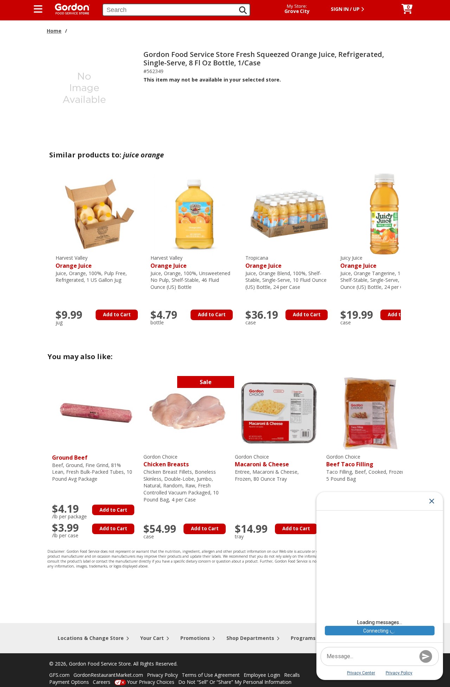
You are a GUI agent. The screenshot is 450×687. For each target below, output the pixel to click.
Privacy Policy (162, 675)
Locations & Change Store (91, 638)
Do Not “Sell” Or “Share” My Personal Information (234, 682)
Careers (101, 682)
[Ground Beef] (96, 412)
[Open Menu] (38, 9)
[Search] (243, 10)
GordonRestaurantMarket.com (108, 675)
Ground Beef (70, 457)
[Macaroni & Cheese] (278, 412)
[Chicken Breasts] (187, 412)
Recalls (292, 675)
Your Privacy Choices (150, 682)
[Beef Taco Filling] (370, 412)
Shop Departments (250, 638)
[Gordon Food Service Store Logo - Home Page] (69, 8)
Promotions (195, 638)
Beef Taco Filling (349, 460)
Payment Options (69, 682)
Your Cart (152, 638)
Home (54, 30)
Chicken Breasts (166, 460)
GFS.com (59, 675)
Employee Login (262, 675)
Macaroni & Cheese (262, 460)
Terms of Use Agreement (211, 675)
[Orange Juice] (99, 213)
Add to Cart (117, 314)
